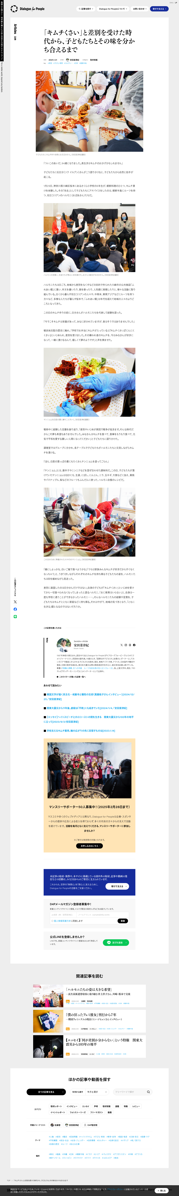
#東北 (51, 1154)
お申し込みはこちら (89, 845)
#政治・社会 (105, 1003)
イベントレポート (58, 1112)
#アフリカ (138, 1154)
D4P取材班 (84, 1029)
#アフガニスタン (119, 1154)
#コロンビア (107, 1157)
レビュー (136, 1106)
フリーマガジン (96, 1112)
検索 (148, 1092)
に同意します (68, 921)
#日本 (76, 63)
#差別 (50, 63)
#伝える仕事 (74, 1144)
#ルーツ (64, 1144)
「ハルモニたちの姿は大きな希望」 (98, 991)
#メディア (125, 1140)
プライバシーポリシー (115, 1189)
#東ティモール (55, 1157)
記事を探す (86, 8)
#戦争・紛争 (89, 1003)
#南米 (116, 1157)
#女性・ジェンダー (112, 1029)
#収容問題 (73, 1136)
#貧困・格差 (122, 1136)
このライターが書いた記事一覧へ (72, 677)
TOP (8, 1180)
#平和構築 (97, 1003)
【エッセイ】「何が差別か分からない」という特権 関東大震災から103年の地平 (104, 1042)
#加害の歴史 (113, 1003)
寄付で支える (158, 8)
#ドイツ (88, 1157)
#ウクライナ (78, 1157)
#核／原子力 (135, 1140)
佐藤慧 (83, 1001)
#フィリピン (67, 1157)
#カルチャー (68, 63)
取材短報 (93, 60)
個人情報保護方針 (62, 920)
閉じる (163, 1190)
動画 (110, 1112)
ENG (171, 3)
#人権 (67, 1003)
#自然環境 (91, 1140)
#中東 (130, 1154)
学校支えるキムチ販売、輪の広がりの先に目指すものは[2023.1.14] (81, 730)
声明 (96, 1106)
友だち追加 (117, 942)
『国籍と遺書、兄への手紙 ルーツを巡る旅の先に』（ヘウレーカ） (87, 668)
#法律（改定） (118, 1054)
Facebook (15, 609)
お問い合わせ (138, 8)
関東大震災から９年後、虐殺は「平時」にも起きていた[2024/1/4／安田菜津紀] (87, 708)
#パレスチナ (106, 1154)
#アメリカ (96, 1157)
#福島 (58, 1154)
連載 (117, 1106)
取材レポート (56, 1106)
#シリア (97, 1154)
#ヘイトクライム (80, 1003)
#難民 (64, 1136)
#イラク (89, 1154)
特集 (126, 1106)
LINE (15, 616)
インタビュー (93, 1029)
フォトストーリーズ (78, 1112)
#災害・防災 (134, 1136)
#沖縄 (64, 1154)
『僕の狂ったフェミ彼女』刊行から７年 (94, 1016)
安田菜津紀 (74, 60)
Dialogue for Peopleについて (112, 8)
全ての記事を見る (46, 1092)
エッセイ (92, 1054)
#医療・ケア (145, 1136)
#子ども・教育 (58, 63)
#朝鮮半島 (83, 63)
